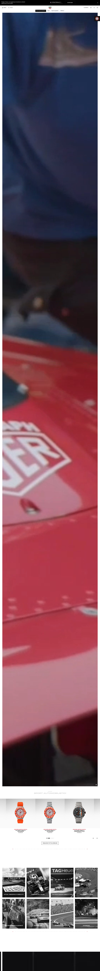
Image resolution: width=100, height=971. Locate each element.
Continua (71, 2)
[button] (94, 7)
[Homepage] (50, 7)
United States (55, 2)
